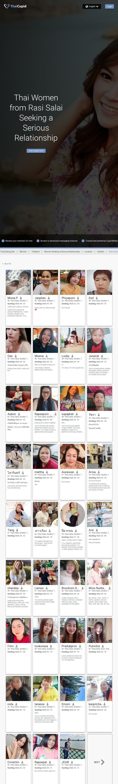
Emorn (66, 704)
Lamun (39, 588)
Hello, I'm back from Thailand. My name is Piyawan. (73, 540)
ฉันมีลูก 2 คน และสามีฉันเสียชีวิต (18, 428)
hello (36, 713)
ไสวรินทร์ (13, 473)
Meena (39, 356)
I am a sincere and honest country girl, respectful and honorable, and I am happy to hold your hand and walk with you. (46, 719)
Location (88, 251)
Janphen (40, 298)
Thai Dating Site (7, 251)
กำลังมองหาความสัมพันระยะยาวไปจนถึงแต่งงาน (18, 597)
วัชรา (92, 414)
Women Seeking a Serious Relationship (62, 251)
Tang (10, 530)
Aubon (11, 414)
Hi (62, 365)
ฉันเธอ (37, 481)
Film (10, 646)
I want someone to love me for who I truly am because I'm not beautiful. (72, 658)
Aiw (91, 530)
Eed (91, 298)
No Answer (66, 308)
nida (10, 704)
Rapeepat (41, 762)
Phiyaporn (68, 298)
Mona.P (12, 298)
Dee (10, 356)
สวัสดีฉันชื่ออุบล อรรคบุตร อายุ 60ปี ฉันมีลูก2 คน (18, 423)
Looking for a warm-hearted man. (46, 423)
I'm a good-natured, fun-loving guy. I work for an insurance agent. (44, 543)
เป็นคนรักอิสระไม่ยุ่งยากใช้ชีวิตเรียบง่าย (18, 365)
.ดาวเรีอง (41, 531)
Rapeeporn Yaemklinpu (44, 414)
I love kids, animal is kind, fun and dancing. (17, 487)
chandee (13, 588)
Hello (36, 597)
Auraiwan (68, 472)
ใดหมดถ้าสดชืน (95, 428)
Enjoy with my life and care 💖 (45, 309)
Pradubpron (69, 646)
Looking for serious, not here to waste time (18, 307)
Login (109, 6)
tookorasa (41, 646)
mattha (39, 472)
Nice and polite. (94, 543)
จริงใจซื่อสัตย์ (94, 365)
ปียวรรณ (67, 531)
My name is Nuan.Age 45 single (46, 771)
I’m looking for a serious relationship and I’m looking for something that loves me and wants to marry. (99, 487)
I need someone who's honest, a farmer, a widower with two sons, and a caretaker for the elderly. (72, 601)
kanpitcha (95, 704)
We (36, 485)
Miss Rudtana (98, 588)
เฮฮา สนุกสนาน (94, 539)
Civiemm (13, 762)
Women (23, 251)
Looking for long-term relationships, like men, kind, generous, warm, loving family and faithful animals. (18, 604)
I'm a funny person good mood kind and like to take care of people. (44, 602)
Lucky (65, 356)
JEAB (65, 762)
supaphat (68, 414)
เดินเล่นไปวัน (94, 425)
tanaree (39, 704)
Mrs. (63, 423)
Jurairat (94, 356)
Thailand (35, 251)
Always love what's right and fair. (18, 370)
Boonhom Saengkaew (71, 588)
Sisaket (100, 251)
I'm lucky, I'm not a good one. (73, 368)
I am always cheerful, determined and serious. (44, 369)
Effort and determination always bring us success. (46, 365)
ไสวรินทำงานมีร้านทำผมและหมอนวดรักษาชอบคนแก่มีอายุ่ (18, 483)
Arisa (92, 472)
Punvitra (94, 646)
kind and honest (95, 481)
